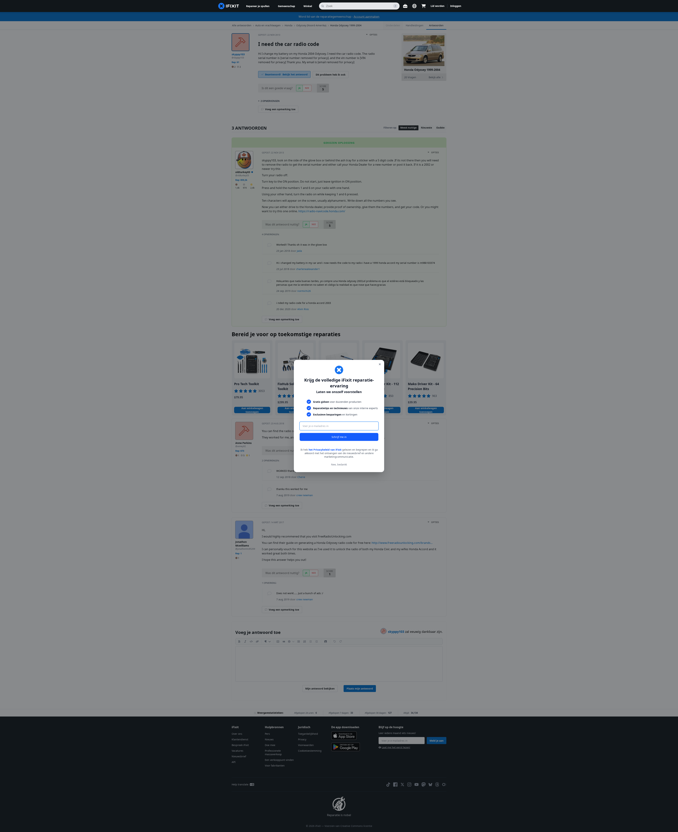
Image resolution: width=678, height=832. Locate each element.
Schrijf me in (339, 437)
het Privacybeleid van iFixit (325, 449)
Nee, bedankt (339, 464)
